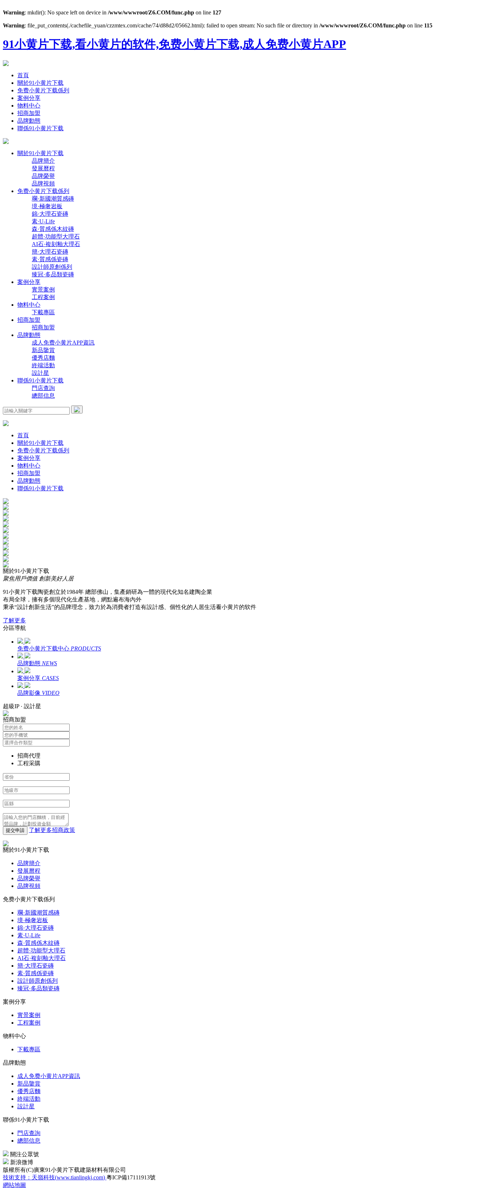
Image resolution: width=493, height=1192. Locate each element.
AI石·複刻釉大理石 (56, 244)
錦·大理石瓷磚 (50, 214)
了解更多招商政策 (52, 830)
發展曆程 (43, 168)
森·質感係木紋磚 (53, 229)
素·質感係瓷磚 (50, 259)
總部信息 (43, 396)
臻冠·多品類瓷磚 (53, 274)
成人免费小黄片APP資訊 (63, 342)
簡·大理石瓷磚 (50, 252)
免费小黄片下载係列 (43, 90)
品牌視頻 (43, 183)
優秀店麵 (43, 358)
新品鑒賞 (43, 350)
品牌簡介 (43, 161)
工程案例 (43, 297)
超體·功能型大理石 (56, 236)
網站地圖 (14, 1185)
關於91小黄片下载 (40, 83)
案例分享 (28, 98)
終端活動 (43, 365)
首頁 (23, 75)
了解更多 (14, 620)
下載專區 (43, 312)
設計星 (40, 373)
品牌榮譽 (43, 176)
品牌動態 (28, 121)
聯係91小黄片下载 (40, 128)
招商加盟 (28, 113)
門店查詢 (43, 388)
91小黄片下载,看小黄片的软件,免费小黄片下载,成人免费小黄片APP (174, 44)
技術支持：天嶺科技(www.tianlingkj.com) (54, 1177)
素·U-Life (43, 221)
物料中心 (28, 105)
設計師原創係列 (52, 267)
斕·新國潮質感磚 (53, 199)
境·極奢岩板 (47, 206)
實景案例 (43, 289)
